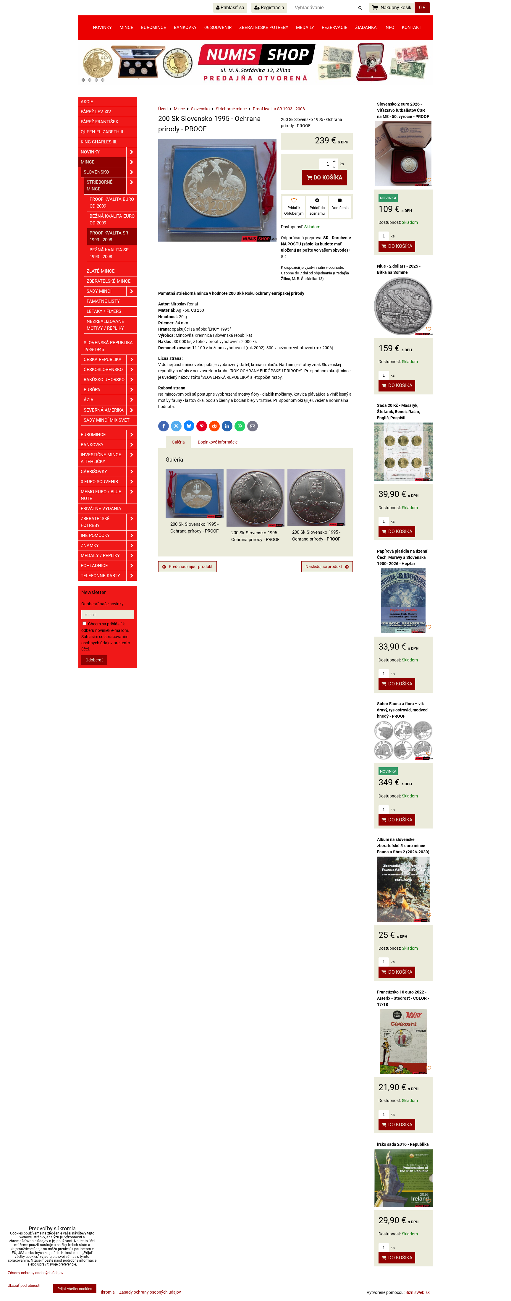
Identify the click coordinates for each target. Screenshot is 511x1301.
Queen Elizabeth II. (102, 132)
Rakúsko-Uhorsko (104, 379)
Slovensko (96, 172)
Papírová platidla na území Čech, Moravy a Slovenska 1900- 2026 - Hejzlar (402, 557)
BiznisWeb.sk (417, 1292)
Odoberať (94, 660)
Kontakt (411, 27)
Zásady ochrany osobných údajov (150, 1292)
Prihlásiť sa (231, 7)
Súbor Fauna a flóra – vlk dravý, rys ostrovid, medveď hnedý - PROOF (402, 710)
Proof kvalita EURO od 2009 (112, 203)
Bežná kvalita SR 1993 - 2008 (109, 253)
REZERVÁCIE (334, 27)
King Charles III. (99, 142)
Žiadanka (366, 27)
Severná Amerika (104, 410)
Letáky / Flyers (104, 311)
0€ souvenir (218, 27)
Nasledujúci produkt (323, 566)
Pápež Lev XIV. (96, 111)
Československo (103, 369)
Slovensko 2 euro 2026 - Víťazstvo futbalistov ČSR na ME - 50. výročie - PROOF (403, 110)
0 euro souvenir (99, 481)
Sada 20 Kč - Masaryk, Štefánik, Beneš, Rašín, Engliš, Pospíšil (398, 411)
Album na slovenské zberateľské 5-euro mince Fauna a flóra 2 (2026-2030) (403, 845)
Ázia (88, 399)
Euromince (153, 27)
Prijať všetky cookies (74, 1289)
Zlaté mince (101, 271)
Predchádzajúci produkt (191, 566)
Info (389, 27)
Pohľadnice (94, 565)
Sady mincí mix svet (107, 420)
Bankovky (185, 27)
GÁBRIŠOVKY (94, 471)
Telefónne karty (100, 575)
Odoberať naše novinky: (102, 603)
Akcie (87, 101)
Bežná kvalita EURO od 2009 (112, 219)
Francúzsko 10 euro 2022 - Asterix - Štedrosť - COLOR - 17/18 (403, 998)
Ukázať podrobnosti (24, 1286)
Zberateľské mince (109, 281)
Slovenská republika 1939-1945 (108, 346)
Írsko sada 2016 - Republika (403, 1144)
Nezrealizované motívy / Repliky (105, 325)
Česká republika (103, 359)
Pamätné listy (103, 301)
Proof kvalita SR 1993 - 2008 (109, 236)
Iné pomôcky (95, 535)
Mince (126, 27)
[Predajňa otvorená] (255, 83)
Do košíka (327, 177)
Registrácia (272, 7)
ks (392, 236)
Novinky (102, 27)
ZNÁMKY (90, 545)
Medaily (305, 27)
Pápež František (99, 121)
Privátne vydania (101, 508)
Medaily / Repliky (100, 555)
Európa (92, 389)
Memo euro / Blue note (101, 495)
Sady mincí (99, 291)
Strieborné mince (100, 185)
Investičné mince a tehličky (101, 458)
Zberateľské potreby (263, 27)
